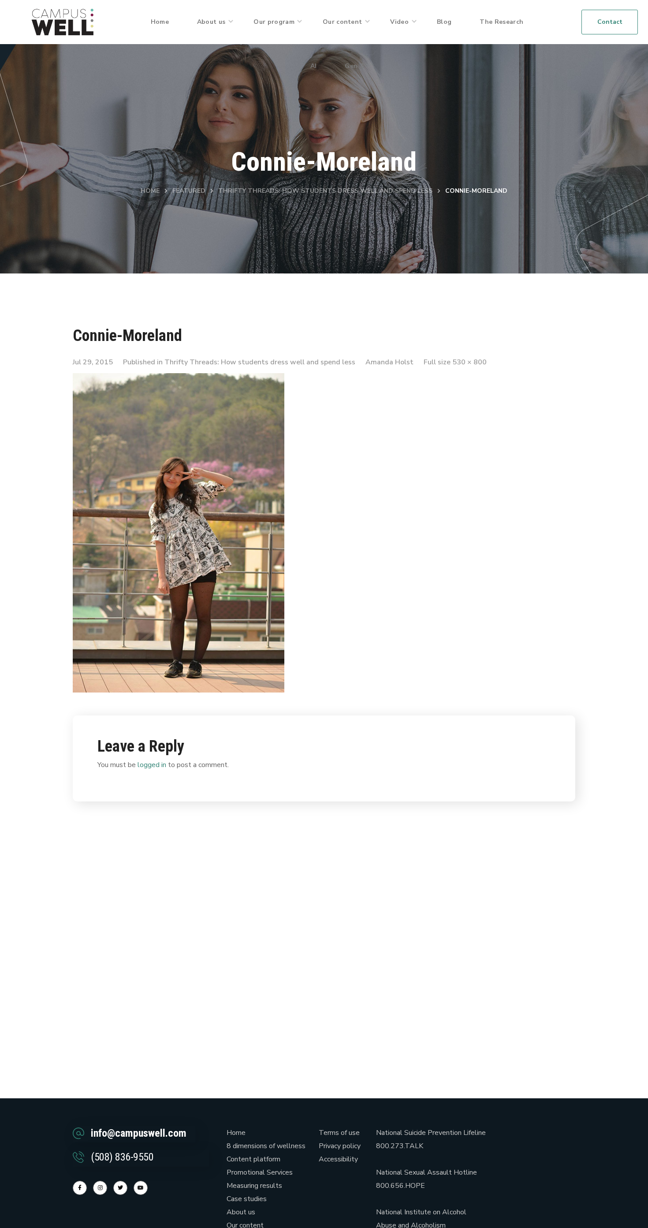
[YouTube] (141, 1188)
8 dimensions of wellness (266, 1146)
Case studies (247, 1199)
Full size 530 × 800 (455, 362)
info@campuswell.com (138, 1133)
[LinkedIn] (120, 1188)
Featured (188, 191)
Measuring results (254, 1186)
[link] (62, 21)
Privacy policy (340, 1146)
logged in (152, 765)
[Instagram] (100, 1188)
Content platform (253, 1159)
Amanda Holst (389, 362)
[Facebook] (80, 1188)
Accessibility (338, 1159)
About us (241, 1212)
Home (150, 191)
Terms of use (339, 1133)
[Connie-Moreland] (178, 380)
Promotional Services (260, 1172)
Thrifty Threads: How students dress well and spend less (325, 191)
